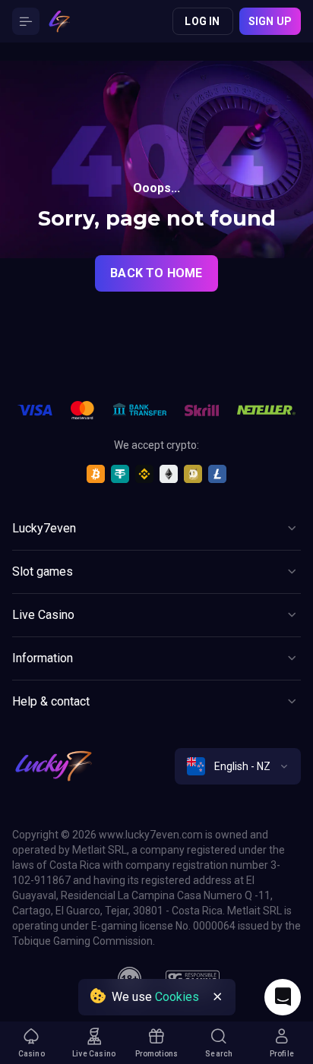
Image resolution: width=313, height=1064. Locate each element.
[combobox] (238, 766)
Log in (202, 21)
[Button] (26, 21)
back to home (156, 273)
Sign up (270, 21)
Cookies (177, 997)
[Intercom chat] (282, 997)
